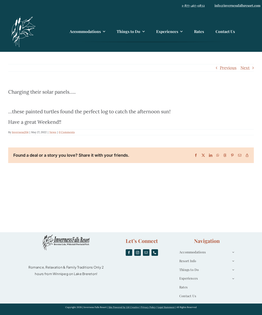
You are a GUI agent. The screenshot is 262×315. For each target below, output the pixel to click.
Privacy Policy (148, 307)
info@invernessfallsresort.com (237, 5)
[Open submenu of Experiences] (232, 278)
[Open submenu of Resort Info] (232, 261)
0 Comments (67, 132)
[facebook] (129, 252)
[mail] (146, 252)
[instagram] (137, 252)
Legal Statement (166, 307)
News (52, 132)
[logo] (24, 16)
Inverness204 (20, 132)
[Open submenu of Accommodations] (232, 252)
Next (245, 67)
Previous (228, 67)
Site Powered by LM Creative (123, 307)
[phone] (154, 252)
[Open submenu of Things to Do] (232, 270)
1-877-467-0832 (193, 5)
